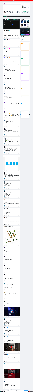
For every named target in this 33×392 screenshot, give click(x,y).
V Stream (6, 336)
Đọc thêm (4, 116)
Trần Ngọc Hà (24, 5)
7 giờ (5, 156)
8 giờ (5, 191)
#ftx (10, 151)
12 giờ (5, 301)
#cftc (9, 151)
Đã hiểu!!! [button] (25, 390)
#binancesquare (5, 151)
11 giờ (5, 292)
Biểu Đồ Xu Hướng (14, 19)
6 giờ (5, 111)
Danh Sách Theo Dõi (17, 19)
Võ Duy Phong (24, 6)
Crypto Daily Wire (7, 57)
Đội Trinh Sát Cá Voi (7, 39)
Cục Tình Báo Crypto (7, 30)
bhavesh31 (6, 199)
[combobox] (8, 0)
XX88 (5, 155)
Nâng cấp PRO (25, 34)
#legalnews (12, 151)
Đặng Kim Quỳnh (24, 7)
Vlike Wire (6, 146)
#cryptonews (8, 151)
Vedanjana (6, 226)
